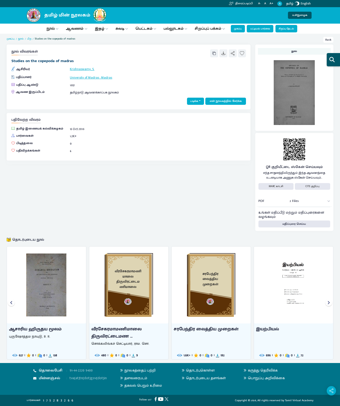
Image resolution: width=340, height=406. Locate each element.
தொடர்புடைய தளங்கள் (206, 378)
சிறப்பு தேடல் (286, 29)
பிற (29, 39)
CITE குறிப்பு (312, 186)
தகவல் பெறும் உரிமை (143, 385)
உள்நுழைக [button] (299, 15)
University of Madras (84, 77)
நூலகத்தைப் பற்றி (140, 370)
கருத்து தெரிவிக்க (263, 370)
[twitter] (167, 399)
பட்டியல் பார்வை (260, 29)
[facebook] (156, 399)
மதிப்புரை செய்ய (294, 224)
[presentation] (11, 303)
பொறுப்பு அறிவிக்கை (266, 378)
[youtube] (161, 399)
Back (328, 39)
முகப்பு (237, 29)
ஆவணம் (75, 28)
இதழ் (99, 28)
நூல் (50, 28)
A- (259, 3)
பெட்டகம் (143, 28)
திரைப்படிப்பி (244, 3)
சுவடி (120, 28)
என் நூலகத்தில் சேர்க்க (226, 101)
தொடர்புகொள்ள (200, 370)
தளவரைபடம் (135, 378)
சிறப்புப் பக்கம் (208, 28)
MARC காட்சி (276, 186)
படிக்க (194, 101)
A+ (271, 3)
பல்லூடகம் (174, 28)
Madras (106, 77)
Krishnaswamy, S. (82, 69)
